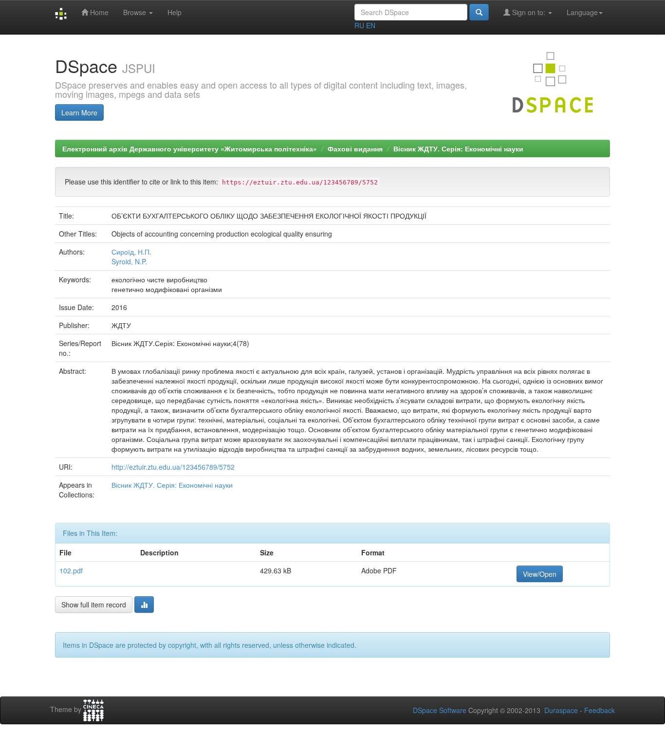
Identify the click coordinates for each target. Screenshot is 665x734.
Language (582, 12)
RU (359, 25)
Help (174, 12)
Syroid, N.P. (129, 261)
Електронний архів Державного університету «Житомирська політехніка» (189, 148)
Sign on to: (528, 12)
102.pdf (71, 570)
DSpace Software (439, 710)
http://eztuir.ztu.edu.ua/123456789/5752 (173, 467)
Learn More (79, 112)
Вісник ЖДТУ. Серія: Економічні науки (458, 148)
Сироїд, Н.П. (131, 252)
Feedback (599, 710)
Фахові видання (355, 148)
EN (370, 25)
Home (98, 12)
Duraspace (561, 710)
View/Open (539, 574)
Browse (135, 12)
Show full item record (93, 604)
